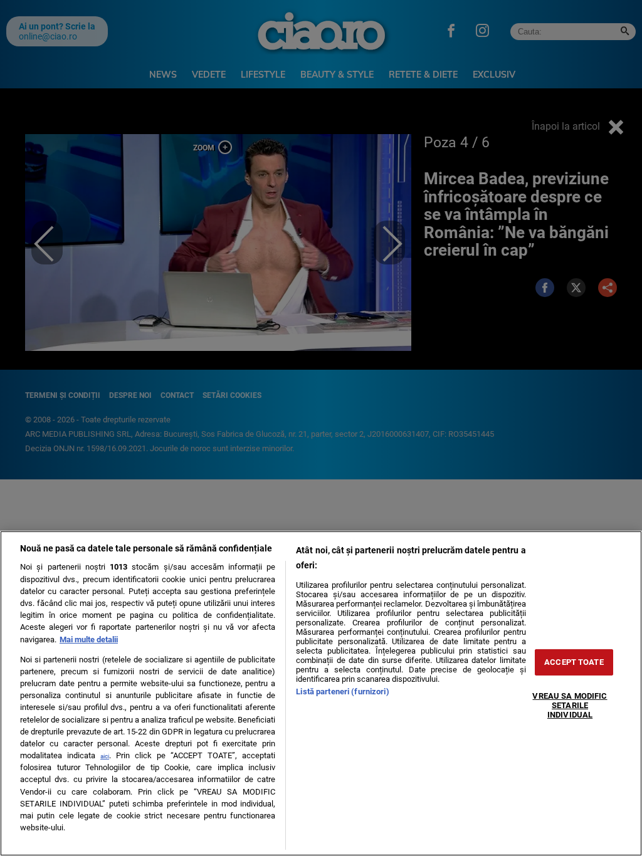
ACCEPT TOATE (574, 662)
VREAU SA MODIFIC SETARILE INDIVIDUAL (569, 705)
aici (104, 756)
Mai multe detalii (89, 639)
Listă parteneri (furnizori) (342, 691)
